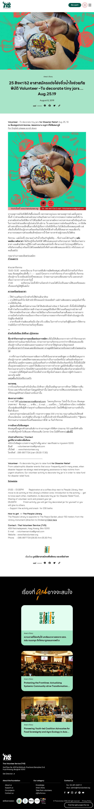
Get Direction (8, 773)
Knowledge (40, 785)
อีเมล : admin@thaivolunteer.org (78, 787)
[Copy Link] (58, 106)
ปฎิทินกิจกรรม (41, 793)
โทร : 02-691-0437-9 (74, 785)
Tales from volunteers (44, 790)
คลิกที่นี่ (69, 431)
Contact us (9, 793)
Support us (9, 787)
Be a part (74, 5)
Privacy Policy (86, 801)
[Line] (44, 106)
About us (8, 785)
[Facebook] (49, 106)
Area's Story (48, 76)
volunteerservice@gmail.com (32, 401)
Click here (52, 520)
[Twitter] (53, 106)
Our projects (9, 790)
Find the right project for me (78, 805)
